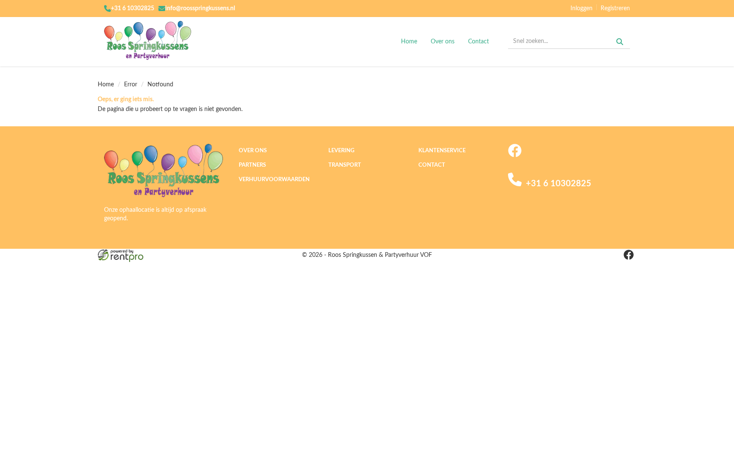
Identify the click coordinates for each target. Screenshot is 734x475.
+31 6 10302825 (132, 8)
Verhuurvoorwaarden (274, 179)
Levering (341, 151)
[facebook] (515, 156)
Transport (344, 165)
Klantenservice (442, 151)
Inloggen (581, 8)
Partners (252, 165)
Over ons (443, 42)
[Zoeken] (620, 41)
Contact (478, 42)
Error (130, 85)
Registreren (615, 8)
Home (409, 42)
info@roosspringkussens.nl (200, 8)
